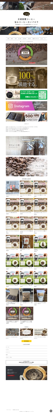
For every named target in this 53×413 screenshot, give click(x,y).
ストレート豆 (7, 347)
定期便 (7, 354)
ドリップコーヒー (8, 352)
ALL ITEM (19, 38)
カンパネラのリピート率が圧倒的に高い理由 (27, 41)
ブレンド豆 (7, 349)
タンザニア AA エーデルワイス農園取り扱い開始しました (16, 130)
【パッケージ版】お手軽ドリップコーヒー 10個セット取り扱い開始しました (18, 129)
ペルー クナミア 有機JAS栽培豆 (20, 131)
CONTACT (29, 38)
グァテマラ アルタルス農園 (12, 131)
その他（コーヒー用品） (9, 357)
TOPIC (16, 38)
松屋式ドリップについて (36, 38)
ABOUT (12, 38)
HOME (8, 38)
